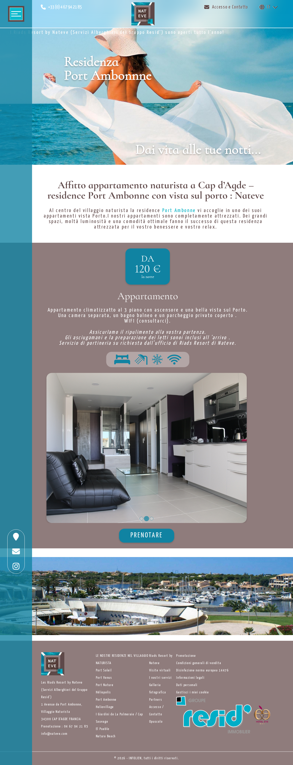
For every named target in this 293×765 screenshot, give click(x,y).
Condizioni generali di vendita (198, 663)
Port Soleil (104, 670)
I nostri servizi (160, 678)
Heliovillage (105, 707)
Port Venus (104, 678)
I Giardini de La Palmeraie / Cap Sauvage (119, 718)
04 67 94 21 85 (76, 726)
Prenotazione (186, 656)
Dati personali (187, 685)
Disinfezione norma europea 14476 (202, 670)
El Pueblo (102, 729)
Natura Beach (106, 736)
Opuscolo (156, 722)
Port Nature (105, 685)
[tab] (141, 518)
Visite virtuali (160, 670)
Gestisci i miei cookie (192, 692)
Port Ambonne (106, 700)
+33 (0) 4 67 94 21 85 (65, 7)
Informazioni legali (190, 678)
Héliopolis (103, 692)
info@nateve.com (54, 734)
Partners (155, 700)
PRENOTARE (146, 535)
